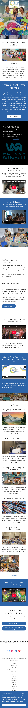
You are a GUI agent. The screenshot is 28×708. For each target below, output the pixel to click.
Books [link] (14, 684)
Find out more (14, 116)
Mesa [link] (14, 678)
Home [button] (14, 663)
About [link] (14, 668)
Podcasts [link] (14, 690)
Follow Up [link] (14, 686)
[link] (14, 3)
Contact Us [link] (14, 680)
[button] (3, 3)
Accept (14, 705)
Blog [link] (14, 688)
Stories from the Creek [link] (14, 670)
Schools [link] (14, 682)
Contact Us (13, 30)
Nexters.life (16, 139)
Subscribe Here (14, 623)
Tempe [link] (14, 676)
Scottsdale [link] (14, 674)
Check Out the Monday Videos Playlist (14, 628)
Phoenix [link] (14, 672)
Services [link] (14, 665)
